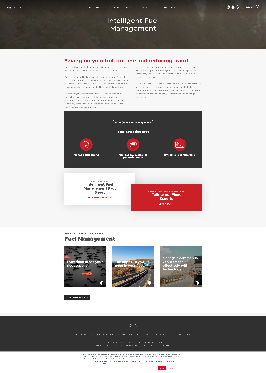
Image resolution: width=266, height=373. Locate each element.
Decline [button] (171, 368)
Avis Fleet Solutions (130, 343)
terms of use (147, 346)
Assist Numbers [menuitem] (82, 335)
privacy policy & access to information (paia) (116, 346)
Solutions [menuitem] (112, 7)
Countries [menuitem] (167, 7)
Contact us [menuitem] (147, 7)
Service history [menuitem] (183, 335)
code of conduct (163, 346)
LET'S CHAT (165, 204)
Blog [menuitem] (129, 7)
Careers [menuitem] (114, 335)
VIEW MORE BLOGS (76, 297)
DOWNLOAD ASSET (98, 198)
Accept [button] (162, 368)
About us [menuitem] (93, 7)
